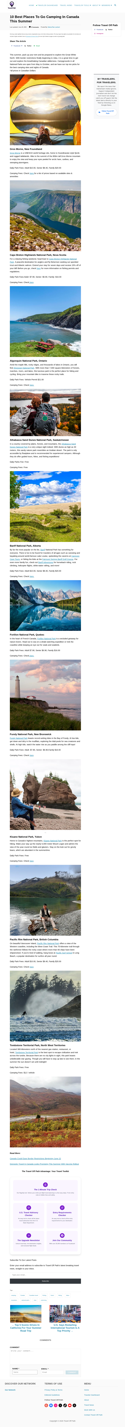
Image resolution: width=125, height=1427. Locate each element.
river (35, 1300)
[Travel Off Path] (14, 5)
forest (52, 1295)
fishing (44, 1295)
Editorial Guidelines (52, 1395)
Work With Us (89, 1410)
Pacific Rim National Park (48, 943)
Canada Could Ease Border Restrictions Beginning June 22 (35, 1158)
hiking (60, 1295)
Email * (45, 1369)
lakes (67, 1295)
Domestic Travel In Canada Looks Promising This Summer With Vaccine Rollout (44, 1164)
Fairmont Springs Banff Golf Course (57, 559)
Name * (15, 1369)
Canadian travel (33, 1295)
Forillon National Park (46, 639)
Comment (15, 1347)
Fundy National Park (18, 738)
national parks (25, 1300)
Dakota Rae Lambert (54, 27)
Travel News (89, 1405)
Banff (42, 550)
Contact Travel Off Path (93, 1415)
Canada (22, 1295)
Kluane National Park (53, 841)
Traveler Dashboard (92, 1395)
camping (13, 1295)
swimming (43, 1300)
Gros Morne (15, 153)
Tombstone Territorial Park (26, 1052)
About (86, 1400)
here (32, 173)
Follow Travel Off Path (108, 112)
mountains (14, 1300)
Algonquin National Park (24, 368)
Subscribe (45, 1281)
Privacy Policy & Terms (53, 1390)
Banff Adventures (45, 562)
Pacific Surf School (64, 953)
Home (86, 1390)
